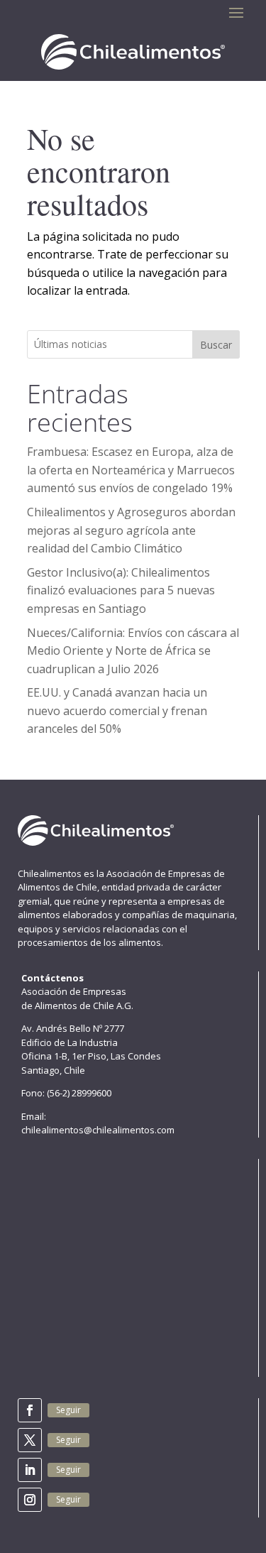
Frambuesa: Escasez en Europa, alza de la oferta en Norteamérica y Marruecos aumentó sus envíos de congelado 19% (131, 470)
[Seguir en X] (30, 1440)
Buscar (216, 345)
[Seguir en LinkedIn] (30, 1470)
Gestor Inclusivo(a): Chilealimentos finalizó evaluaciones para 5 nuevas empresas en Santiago (121, 590)
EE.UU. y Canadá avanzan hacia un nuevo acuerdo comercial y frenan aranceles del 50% (117, 710)
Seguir (68, 1410)
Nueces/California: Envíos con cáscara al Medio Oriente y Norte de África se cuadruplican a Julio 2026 (133, 651)
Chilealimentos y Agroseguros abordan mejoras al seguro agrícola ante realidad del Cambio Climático (131, 530)
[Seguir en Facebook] (30, 1410)
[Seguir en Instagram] (30, 1500)
